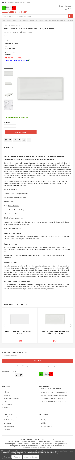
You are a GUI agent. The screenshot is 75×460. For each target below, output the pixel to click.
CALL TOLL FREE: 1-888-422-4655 (19, 3)
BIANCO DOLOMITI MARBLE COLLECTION (17, 20)
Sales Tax (7, 429)
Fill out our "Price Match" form (16, 60)
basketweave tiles (46, 448)
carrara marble (23, 444)
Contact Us (8, 404)
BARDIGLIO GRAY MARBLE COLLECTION (53, 401)
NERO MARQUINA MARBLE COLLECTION (53, 398)
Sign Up (43, 420)
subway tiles (47, 444)
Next (71, 325)
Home (3, 20)
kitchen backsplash (29, 442)
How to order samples (11, 417)
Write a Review (27, 32)
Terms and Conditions (11, 398)
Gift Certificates (46, 426)
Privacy (6, 392)
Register (68, 6)
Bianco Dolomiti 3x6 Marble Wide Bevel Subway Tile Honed (56, 20)
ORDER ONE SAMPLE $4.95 (17, 118)
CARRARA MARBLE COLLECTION (51, 389)
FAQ (5, 401)
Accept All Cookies (31, 457)
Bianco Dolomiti (13, 206)
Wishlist (43, 423)
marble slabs (57, 446)
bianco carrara (33, 446)
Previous (4, 325)
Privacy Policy (53, 453)
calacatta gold (10, 444)
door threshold (59, 442)
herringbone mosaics (17, 446)
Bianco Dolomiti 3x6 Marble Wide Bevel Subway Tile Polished (55, 332)
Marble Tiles (33, 20)
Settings (7, 457)
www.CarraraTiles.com (14, 12)
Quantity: (8, 122)
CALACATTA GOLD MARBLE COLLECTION (54, 392)
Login (43, 417)
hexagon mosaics (61, 444)
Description (8, 147)
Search (70, 16)
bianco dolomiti (14, 442)
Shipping (7, 395)
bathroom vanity (45, 442)
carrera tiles (36, 444)
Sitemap (7, 408)
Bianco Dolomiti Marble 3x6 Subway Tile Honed (19, 332)
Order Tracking (9, 420)
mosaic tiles (46, 446)
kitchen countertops (30, 448)
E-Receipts (7, 423)
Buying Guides (9, 426)
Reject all (17, 457)
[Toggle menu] (2, 3)
